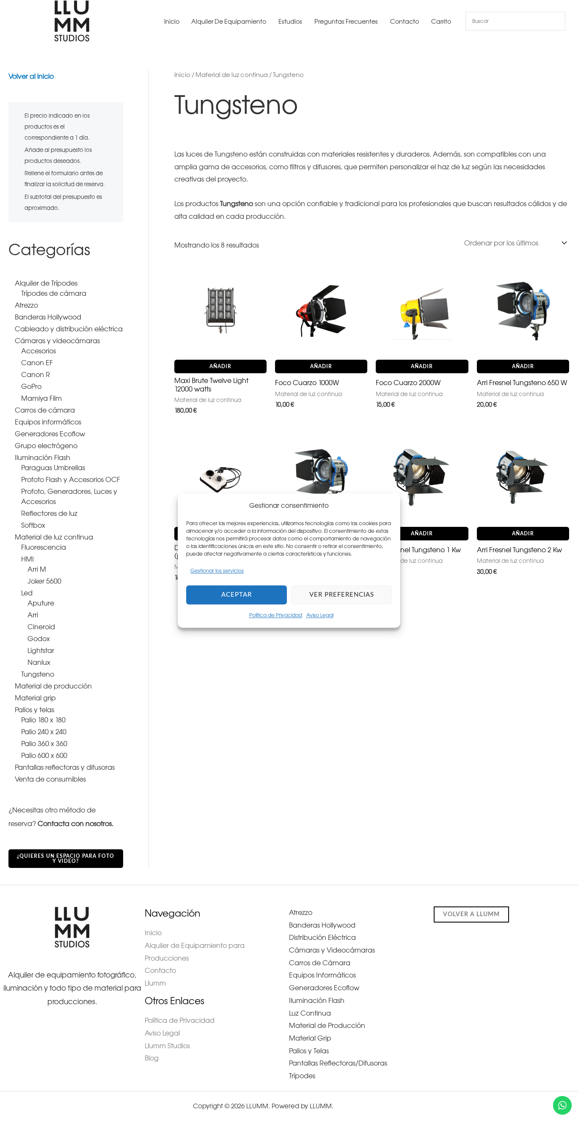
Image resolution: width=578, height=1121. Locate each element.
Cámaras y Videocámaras (332, 950)
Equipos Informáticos (322, 975)
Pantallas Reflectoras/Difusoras (338, 1063)
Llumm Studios (167, 1045)
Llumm (155, 983)
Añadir (220, 366)
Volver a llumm (471, 914)
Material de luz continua (231, 75)
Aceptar (236, 595)
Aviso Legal (319, 615)
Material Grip (310, 1038)
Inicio (171, 21)
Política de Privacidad (275, 615)
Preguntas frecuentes (346, 21)
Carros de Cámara (319, 962)
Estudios (290, 21)
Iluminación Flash (316, 1000)
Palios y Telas (309, 1050)
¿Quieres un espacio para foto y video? (65, 859)
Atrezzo (300, 912)
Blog (152, 1058)
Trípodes (302, 1075)
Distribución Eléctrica (322, 937)
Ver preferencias (341, 595)
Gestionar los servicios (217, 571)
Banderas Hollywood (322, 925)
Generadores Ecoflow (324, 987)
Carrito (441, 21)
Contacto (404, 21)
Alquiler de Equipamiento (228, 21)
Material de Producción (327, 1025)
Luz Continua (310, 1013)
